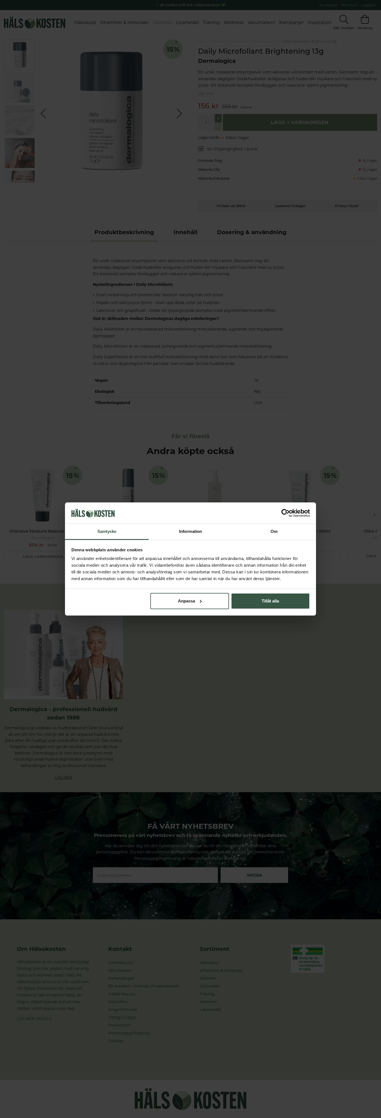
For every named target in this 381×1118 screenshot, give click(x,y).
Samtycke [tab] (107, 531)
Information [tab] (190, 531)
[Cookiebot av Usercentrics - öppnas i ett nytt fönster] (285, 513)
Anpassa (186, 601)
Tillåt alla (270, 601)
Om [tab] (274, 531)
